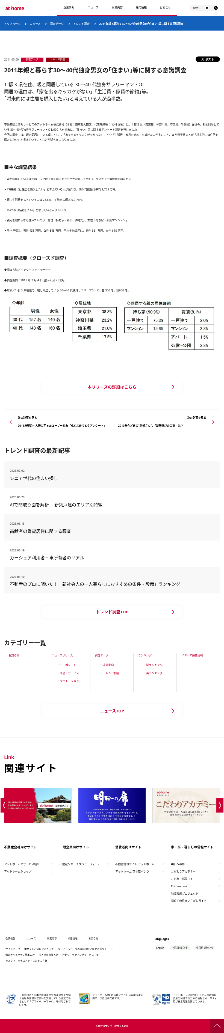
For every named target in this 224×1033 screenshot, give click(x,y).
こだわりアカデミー (183, 871)
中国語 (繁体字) (180, 948)
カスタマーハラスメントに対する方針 (26, 961)
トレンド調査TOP (112, 611)
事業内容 (117, 7)
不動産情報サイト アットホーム (134, 864)
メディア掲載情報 (192, 655)
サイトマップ (12, 949)
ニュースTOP (112, 710)
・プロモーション (68, 681)
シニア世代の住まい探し (53, 478)
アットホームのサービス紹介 (22, 864)
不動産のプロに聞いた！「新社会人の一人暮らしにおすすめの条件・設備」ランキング (95, 584)
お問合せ (165, 7)
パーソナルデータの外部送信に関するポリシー (83, 949)
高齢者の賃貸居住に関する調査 (56, 531)
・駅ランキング (153, 665)
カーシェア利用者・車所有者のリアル (51, 558)
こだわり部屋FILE (182, 879)
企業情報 (68, 7)
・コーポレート (66, 665)
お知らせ (13, 655)
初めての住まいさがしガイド (189, 901)
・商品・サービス (68, 673)
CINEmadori (179, 886)
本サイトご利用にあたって (39, 949)
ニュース (93, 7)
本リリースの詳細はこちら (112, 387)
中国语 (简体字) (204, 948)
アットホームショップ (17, 871)
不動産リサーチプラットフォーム (80, 864)
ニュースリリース (62, 655)
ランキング (145, 655)
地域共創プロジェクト (184, 893)
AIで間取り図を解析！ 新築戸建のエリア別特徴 (56, 505)
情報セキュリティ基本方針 (20, 955)
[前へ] (3, 805)
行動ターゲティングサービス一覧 (80, 955)
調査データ (101, 655)
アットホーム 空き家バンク (132, 871)
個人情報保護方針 (48, 955)
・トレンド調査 (109, 673)
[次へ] (219, 805)
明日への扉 (178, 864)
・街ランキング (153, 673)
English (160, 948)
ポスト (209, 59)
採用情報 (73, 938)
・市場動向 (107, 665)
